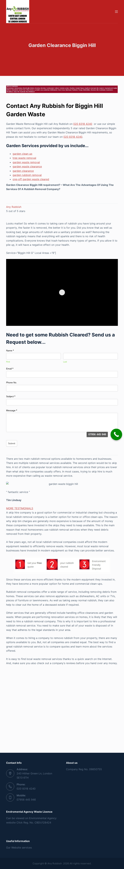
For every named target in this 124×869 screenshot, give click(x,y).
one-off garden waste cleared (31, 179)
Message (11, 410)
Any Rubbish (13, 206)
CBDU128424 (43, 822)
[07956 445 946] (116, 434)
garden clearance (23, 170)
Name (10, 350)
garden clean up (22, 153)
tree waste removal (24, 158)
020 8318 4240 (82, 123)
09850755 (95, 769)
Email (9, 368)
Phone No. (11, 382)
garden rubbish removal (27, 175)
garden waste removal (26, 162)
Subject (10, 396)
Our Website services (19, 847)
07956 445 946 (26, 799)
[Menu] (116, 11)
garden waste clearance (27, 166)
